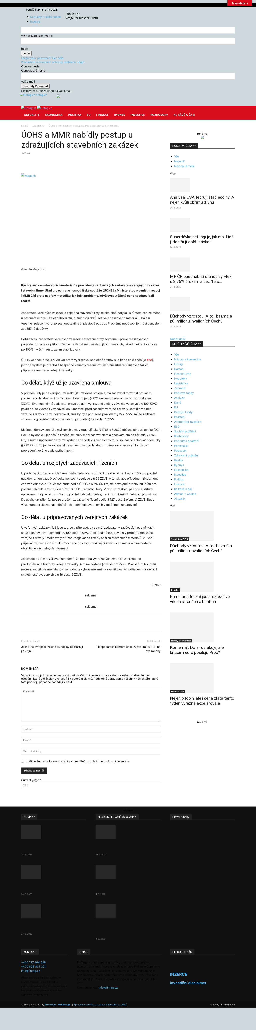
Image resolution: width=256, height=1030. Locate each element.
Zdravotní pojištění (186, 455)
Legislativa (38, 125)
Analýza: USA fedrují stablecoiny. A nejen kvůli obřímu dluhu (202, 200)
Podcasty (180, 450)
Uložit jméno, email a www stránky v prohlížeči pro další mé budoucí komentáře (77, 761)
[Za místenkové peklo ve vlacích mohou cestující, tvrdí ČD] (128, 872)
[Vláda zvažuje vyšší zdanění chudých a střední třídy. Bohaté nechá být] (128, 911)
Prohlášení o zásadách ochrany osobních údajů (52, 62)
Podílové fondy (184, 393)
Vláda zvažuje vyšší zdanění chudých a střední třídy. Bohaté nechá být (124, 928)
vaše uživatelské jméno (36, 36)
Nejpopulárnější (184, 166)
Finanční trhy (182, 373)
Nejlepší (179, 161)
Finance (102, 115)
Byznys (119, 115)
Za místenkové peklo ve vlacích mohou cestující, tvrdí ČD (124, 886)
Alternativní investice (187, 421)
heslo (24, 49)
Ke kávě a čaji (184, 115)
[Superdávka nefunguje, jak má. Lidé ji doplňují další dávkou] (202, 225)
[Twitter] (77, 9)
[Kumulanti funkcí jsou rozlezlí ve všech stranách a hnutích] (202, 577)
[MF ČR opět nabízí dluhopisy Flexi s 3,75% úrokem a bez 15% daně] (202, 265)
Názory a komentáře (187, 359)
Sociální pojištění (185, 431)
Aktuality (32, 115)
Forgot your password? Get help (42, 58)
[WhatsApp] (77, 162)
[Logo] (29, 108)
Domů (24, 125)
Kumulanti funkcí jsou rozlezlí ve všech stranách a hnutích (200, 599)
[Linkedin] (86, 162)
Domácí (179, 369)
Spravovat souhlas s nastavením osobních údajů (100, 1004)
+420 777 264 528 (33, 962)
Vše (176, 156)
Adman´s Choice (185, 493)
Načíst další (177, 339)
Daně (177, 402)
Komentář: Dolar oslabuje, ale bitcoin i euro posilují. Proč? (197, 650)
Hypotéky (180, 378)
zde (149, 360)
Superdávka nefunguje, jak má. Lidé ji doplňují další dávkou (202, 239)
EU (89, 115)
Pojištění (179, 417)
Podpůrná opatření (186, 441)
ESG (177, 426)
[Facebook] (71, 9)
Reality (178, 460)
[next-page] (173, 716)
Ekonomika (54, 115)
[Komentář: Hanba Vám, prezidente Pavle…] (128, 832)
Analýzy (179, 397)
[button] (230, 112)
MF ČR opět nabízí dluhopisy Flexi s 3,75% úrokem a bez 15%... (201, 279)
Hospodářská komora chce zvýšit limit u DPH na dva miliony (128, 649)
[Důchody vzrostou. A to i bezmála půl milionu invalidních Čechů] (202, 304)
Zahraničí (180, 388)
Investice (138, 115)
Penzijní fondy (183, 412)
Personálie (181, 445)
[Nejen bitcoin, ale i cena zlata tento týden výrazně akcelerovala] (202, 678)
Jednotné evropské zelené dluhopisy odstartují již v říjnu (52, 649)
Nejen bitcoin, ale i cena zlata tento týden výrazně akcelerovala (202, 701)
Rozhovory (159, 115)
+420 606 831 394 (33, 966)
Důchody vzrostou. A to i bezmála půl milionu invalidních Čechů (201, 319)
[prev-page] (171, 716)
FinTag (178, 364)
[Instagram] (74, 9)
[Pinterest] (68, 162)
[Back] (84, 9)
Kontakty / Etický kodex (45, 17)
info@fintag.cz (30, 970)
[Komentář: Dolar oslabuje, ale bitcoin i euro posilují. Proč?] (202, 627)
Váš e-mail (28, 81)
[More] (95, 162)
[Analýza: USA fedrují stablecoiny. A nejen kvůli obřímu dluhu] (202, 185)
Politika (74, 115)
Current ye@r (31, 780)
